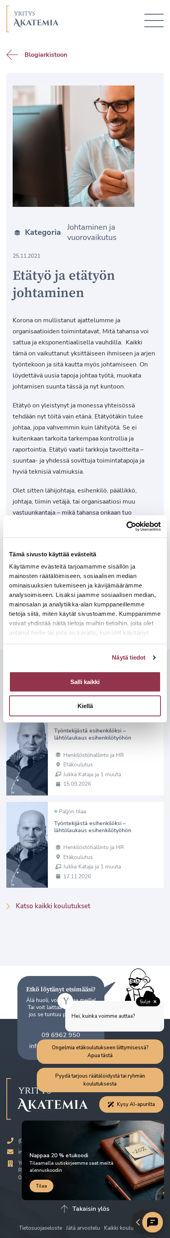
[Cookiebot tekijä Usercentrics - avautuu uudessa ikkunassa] (126, 526)
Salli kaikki (85, 681)
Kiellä (85, 706)
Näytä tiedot (128, 657)
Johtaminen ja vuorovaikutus (92, 232)
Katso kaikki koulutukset (53, 906)
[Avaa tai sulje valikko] (154, 20)
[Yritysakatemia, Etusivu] (32, 20)
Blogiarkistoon (46, 54)
